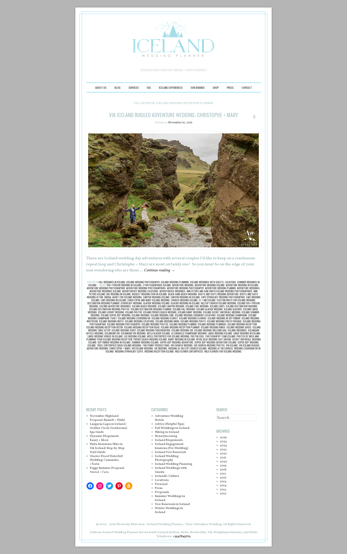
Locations (230, 282)
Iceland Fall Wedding (184, 309)
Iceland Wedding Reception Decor (104, 327)
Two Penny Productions (155, 345)
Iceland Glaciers (233, 309)
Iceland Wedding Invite (111, 321)
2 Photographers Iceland (157, 285)
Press (230, 87)
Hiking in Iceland (167, 432)
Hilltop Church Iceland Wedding (218, 303)
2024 (223, 446)
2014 (223, 485)
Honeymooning (166, 436)
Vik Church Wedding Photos (209, 345)
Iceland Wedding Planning (175, 282)
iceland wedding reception (242, 324)
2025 (223, 442)
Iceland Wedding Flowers (192, 318)
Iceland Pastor (133, 312)
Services (134, 87)
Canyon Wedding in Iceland (185, 297)
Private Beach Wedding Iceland (150, 339)
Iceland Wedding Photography (143, 282)
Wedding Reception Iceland (159, 351)
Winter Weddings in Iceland (169, 510)
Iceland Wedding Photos (155, 324)
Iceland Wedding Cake (162, 315)
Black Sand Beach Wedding (182, 294)
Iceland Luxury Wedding (111, 312)
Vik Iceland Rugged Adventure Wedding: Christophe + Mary (173, 115)
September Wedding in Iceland (114, 342)
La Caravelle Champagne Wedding (189, 333)
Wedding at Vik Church (220, 348)
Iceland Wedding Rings (213, 327)
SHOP (216, 87)
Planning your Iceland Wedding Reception (109, 339)
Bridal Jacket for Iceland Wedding (123, 297)
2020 (223, 462)
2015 (223, 481)
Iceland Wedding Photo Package (224, 321)
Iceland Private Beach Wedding (160, 312)
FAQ (149, 87)
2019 (223, 466)
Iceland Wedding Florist (165, 318)
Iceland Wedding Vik (182, 330)
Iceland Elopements (169, 440)
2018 (223, 470)
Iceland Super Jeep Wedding (116, 315)
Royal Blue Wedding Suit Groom (213, 339)
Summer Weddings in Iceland (170, 498)
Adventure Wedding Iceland (210, 285)
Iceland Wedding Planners (212, 324)
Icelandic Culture (167, 476)
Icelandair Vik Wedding (133, 333)
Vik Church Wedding (182, 345)
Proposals (162, 492)
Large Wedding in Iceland (246, 333)
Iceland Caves (217, 306)
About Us (100, 87)
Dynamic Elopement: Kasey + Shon (104, 438)
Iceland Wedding (140, 315)
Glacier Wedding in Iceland (185, 303)
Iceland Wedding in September (224, 318)
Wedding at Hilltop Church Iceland (187, 348)
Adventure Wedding (182, 285)
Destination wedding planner (103, 303)
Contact (247, 87)
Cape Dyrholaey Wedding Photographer (223, 297)
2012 (223, 494)
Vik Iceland (232, 345)
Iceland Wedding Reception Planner (180, 327)
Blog (117, 87)
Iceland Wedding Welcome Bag (210, 330)
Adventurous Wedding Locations (140, 291)
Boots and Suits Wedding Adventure (218, 294)
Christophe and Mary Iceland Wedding (149, 300)
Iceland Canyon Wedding (171, 306)
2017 (223, 474)
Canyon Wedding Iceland (156, 297)
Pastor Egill (197, 336)
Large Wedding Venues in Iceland (105, 336)
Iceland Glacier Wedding (209, 309)
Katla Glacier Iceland (158, 333)
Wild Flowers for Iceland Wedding (222, 351)
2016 (223, 478)
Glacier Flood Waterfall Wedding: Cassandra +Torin (106, 460)
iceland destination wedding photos (109, 309)
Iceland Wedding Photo (193, 321)
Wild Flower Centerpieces (189, 351)
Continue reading (159, 270)
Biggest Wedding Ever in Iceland (149, 294)
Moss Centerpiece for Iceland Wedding (168, 336)
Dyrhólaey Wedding (131, 303)
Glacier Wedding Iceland (156, 303)
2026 (223, 437)
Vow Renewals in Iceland (172, 504)
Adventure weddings (248, 288)
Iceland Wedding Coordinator (134, 318)
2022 (223, 454)
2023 (223, 450)
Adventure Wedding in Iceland (242, 285)
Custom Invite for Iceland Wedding (236, 300)
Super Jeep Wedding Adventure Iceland (215, 342)
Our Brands (198, 87)
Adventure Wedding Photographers (146, 288)
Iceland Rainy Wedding (190, 312)
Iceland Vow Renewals (170, 452)
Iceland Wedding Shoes (239, 327)
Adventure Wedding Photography (185, 288)
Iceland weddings (237, 330)
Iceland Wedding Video (124, 330)
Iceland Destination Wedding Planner (151, 309)
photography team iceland (220, 336)
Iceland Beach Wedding (144, 306)
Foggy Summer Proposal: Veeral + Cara (107, 470)
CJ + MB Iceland (207, 300)
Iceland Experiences (171, 87)
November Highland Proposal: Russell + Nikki (107, 418)
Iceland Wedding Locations (139, 321)
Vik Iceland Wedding (142, 348)
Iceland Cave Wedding (197, 306)
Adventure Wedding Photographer (106, 288)
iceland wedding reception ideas (142, 327)
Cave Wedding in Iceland (113, 300)
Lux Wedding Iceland (135, 336)
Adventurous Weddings (172, 291)
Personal (161, 484)
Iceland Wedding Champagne (232, 315)
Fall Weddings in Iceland (112, 282)
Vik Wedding (160, 348)
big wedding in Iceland (118, 294)
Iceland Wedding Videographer (153, 330)
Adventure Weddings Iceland (105, 291)
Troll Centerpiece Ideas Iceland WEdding (119, 345)
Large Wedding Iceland (220, 333)
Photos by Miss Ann (248, 336)
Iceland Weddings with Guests (207, 282)
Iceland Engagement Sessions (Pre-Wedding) (171, 446)
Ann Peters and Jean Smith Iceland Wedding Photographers (219, 291)
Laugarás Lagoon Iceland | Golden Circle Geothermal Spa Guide (108, 428)
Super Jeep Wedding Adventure (176, 342)
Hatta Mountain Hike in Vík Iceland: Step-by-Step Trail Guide (107, 448)
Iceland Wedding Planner (183, 324)
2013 (223, 490)
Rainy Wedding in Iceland (181, 339)
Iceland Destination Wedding (241, 306)
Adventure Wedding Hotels (169, 418)
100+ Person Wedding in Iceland (124, 285)
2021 (223, 458)
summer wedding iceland (145, 342)
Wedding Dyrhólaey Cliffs (129, 351)
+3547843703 (182, 536)
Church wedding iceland (184, 300)
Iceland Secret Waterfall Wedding (222, 312)
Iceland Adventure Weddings (115, 306)
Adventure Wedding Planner (220, 288)
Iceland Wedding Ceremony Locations (195, 315)
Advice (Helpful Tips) (169, 424)
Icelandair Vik (112, 333)
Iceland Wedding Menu (167, 321)
